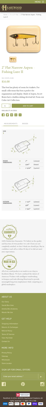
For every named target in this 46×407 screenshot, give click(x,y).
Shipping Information (10, 323)
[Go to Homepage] (12, 7)
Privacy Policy (7, 353)
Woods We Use (7, 312)
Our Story (5, 302)
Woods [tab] (25, 123)
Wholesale (6, 360)
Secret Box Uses (8, 305)
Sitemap (5, 356)
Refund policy (7, 331)
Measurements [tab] (10, 123)
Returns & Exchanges (10, 327)
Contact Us (6, 341)
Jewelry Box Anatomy (10, 309)
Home (5, 15)
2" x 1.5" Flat (14, 15)
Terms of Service (8, 334)
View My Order (7, 338)
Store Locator (7, 363)
